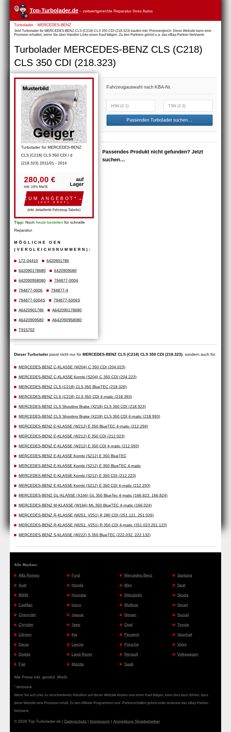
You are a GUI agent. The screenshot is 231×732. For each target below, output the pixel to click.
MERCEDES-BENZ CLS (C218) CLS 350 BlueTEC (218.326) (73, 386)
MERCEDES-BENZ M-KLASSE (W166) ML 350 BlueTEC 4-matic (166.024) (85, 505)
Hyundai (79, 595)
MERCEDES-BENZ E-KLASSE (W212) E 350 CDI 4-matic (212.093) (79, 446)
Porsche (131, 644)
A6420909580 (31, 320)
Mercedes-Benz (138, 575)
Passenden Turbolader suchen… (159, 120)
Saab (129, 664)
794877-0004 (66, 280)
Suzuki (183, 614)
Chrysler (26, 624)
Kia (74, 634)
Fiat (22, 664)
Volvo (182, 644)
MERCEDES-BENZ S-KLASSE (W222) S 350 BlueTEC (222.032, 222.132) (85, 535)
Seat (181, 585)
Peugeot (131, 634)
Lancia (77, 644)
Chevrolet (27, 614)
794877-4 (59, 290)
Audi (22, 585)
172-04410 (28, 260)
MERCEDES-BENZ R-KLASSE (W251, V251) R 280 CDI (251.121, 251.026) (86, 515)
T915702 (27, 329)
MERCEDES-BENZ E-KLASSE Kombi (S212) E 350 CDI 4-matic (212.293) (84, 485)
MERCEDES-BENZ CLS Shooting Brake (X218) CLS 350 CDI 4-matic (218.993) (89, 416)
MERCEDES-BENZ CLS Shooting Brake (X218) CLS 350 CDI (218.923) (82, 406)
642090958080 (32, 280)
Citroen (25, 634)
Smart (182, 605)
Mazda (78, 664)
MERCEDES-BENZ (54, 25)
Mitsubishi (133, 595)
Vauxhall (184, 634)
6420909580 (65, 270)
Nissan (130, 614)
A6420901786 (31, 310)
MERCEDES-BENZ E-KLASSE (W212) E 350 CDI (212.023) (72, 436)
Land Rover (82, 654)
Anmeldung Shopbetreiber (136, 721)
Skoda (182, 595)
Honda (77, 585)
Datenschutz (75, 721)
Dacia (24, 644)
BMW (23, 595)
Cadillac (26, 605)
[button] (54, 198)
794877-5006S (67, 300)
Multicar (131, 605)
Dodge (24, 654)
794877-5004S (32, 300)
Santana (184, 575)
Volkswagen (187, 654)
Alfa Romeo (29, 575)
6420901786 (57, 260)
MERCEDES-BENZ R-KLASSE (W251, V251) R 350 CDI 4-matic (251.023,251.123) (93, 525)
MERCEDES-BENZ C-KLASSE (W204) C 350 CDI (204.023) (72, 367)
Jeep (76, 624)
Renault (131, 654)
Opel (128, 624)
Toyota (183, 624)
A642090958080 (67, 320)
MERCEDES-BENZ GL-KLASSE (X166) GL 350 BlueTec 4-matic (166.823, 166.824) (93, 495)
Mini (128, 585)
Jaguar (78, 614)
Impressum (100, 721)
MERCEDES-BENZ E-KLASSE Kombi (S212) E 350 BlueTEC (72, 456)
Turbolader (24, 25)
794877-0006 (31, 290)
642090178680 (32, 270)
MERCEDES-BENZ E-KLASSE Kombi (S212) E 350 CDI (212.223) (77, 475)
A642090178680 (67, 310)
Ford (76, 575)
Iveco (76, 605)
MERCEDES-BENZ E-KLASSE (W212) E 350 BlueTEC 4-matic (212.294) (83, 426)
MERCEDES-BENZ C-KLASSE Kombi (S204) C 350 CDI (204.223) (78, 377)
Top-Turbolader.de (54, 10)
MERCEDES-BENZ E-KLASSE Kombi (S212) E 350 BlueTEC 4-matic (80, 465)
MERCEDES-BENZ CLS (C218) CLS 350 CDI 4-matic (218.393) (75, 396)
